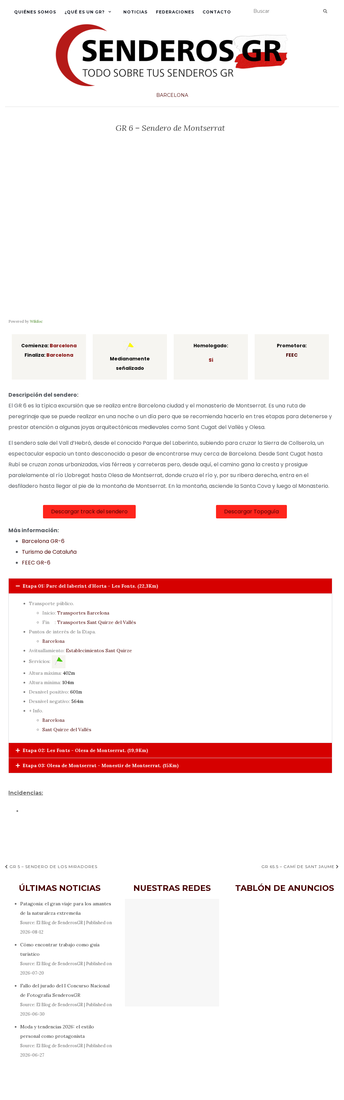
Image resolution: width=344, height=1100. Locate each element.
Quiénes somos (35, 11)
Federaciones (175, 11)
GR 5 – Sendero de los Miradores (52, 866)
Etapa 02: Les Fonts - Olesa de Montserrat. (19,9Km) (85, 750)
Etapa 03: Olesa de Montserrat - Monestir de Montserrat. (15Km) (101, 765)
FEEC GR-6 (36, 562)
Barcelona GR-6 (43, 541)
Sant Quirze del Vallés (66, 729)
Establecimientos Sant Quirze (99, 650)
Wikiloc (36, 321)
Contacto (217, 11)
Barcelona (172, 95)
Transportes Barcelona (83, 613)
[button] (251, 511)
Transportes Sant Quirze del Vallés (96, 622)
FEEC (292, 355)
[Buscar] (325, 11)
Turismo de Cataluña (49, 552)
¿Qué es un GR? (84, 11)
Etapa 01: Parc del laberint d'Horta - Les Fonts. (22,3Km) (90, 586)
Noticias (135, 11)
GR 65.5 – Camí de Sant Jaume (298, 866)
